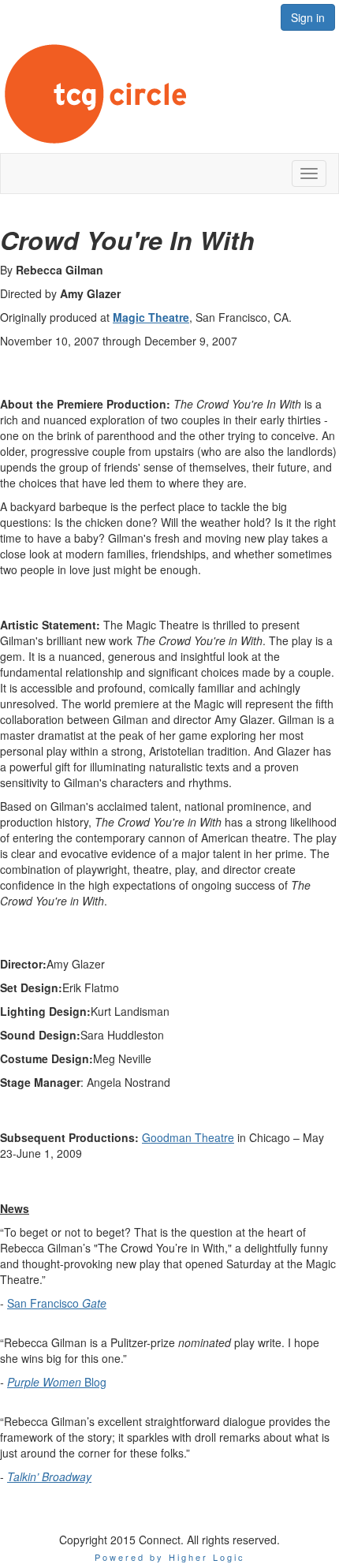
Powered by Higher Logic (170, 1557)
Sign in (308, 17)
